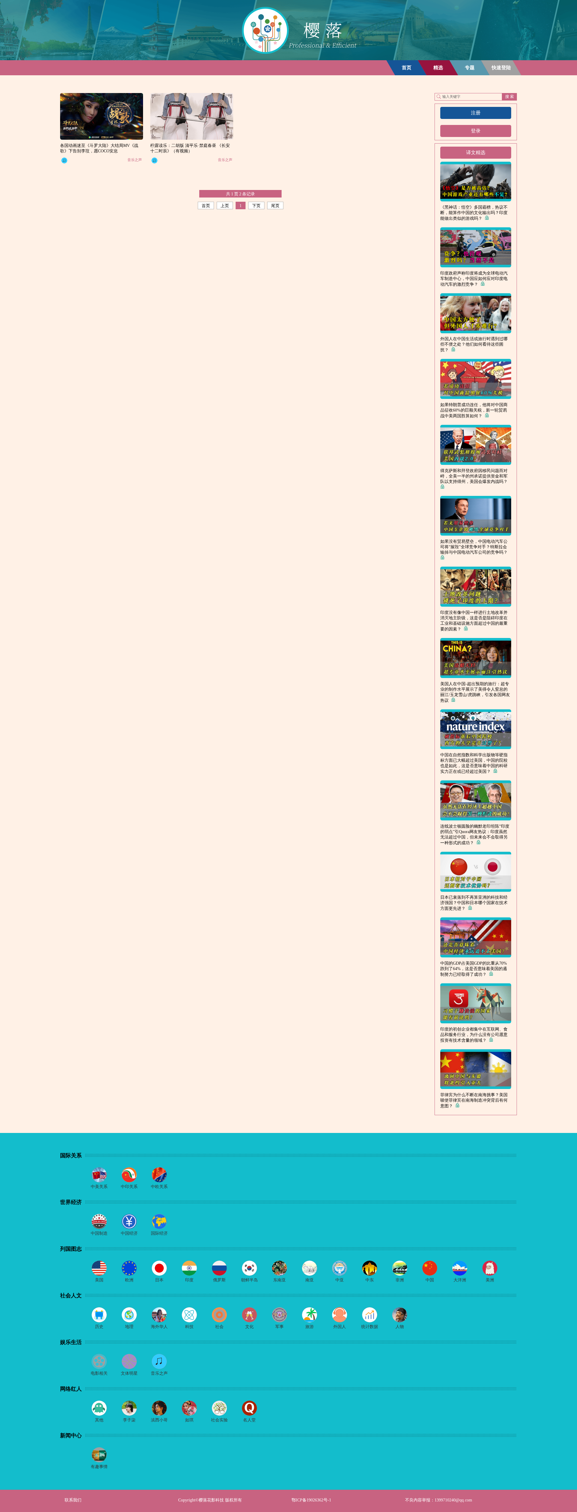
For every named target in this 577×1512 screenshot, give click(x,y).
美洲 (490, 1280)
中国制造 (99, 1233)
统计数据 (369, 1326)
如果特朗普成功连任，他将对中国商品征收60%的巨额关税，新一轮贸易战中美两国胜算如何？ (474, 410)
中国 (430, 1280)
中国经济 (129, 1233)
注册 (476, 112)
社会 (219, 1326)
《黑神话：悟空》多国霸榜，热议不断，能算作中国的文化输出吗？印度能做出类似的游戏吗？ (474, 213)
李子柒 (129, 1420)
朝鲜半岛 (249, 1280)
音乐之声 (134, 160)
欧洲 (129, 1280)
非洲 (399, 1280)
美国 (99, 1280)
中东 (369, 1280)
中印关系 (129, 1186)
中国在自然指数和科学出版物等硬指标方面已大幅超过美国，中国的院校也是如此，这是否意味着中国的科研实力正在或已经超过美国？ (474, 763)
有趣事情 (99, 1466)
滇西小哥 (159, 1420)
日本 (159, 1280)
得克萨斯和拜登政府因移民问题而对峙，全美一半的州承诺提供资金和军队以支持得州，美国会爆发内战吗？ (475, 476)
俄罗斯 (219, 1280)
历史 (99, 1326)
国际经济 (159, 1233)
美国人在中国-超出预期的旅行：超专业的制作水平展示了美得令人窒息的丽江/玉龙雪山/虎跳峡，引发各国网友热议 (475, 692)
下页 (256, 206)
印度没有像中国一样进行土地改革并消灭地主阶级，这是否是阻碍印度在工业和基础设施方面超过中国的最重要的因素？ (474, 620)
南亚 (309, 1280)
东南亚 (279, 1280)
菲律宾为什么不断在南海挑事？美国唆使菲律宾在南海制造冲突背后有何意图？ (474, 1100)
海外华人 (159, 1326)
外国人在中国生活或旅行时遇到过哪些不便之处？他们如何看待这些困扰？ (474, 344)
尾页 (275, 206)
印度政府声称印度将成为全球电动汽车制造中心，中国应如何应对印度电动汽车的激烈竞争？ (474, 279)
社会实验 (219, 1420)
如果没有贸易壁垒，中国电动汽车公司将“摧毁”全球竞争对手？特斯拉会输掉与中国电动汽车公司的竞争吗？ (475, 547)
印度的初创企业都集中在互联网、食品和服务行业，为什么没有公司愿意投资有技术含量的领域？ (474, 1035)
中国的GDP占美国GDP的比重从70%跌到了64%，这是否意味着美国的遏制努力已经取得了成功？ (473, 969)
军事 (279, 1326)
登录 (476, 130)
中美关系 (99, 1186)
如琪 (189, 1420)
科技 (189, 1326)
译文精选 (475, 152)
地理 (129, 1326)
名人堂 (249, 1420)
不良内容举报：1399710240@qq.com (438, 1500)
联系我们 (73, 1500)
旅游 (309, 1326)
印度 (189, 1280)
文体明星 (129, 1373)
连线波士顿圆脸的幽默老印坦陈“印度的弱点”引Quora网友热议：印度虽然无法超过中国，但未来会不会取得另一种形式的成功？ (474, 834)
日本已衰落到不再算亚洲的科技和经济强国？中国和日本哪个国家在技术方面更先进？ (474, 903)
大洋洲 (459, 1280)
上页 (225, 206)
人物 (399, 1326)
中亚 (339, 1280)
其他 (99, 1420)
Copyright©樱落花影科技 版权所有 (210, 1500)
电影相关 (99, 1373)
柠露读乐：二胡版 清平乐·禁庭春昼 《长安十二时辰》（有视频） (190, 148)
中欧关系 (159, 1186)
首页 (206, 206)
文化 (249, 1326)
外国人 (339, 1326)
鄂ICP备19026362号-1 (311, 1500)
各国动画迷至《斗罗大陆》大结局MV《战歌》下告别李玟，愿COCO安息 (99, 148)
